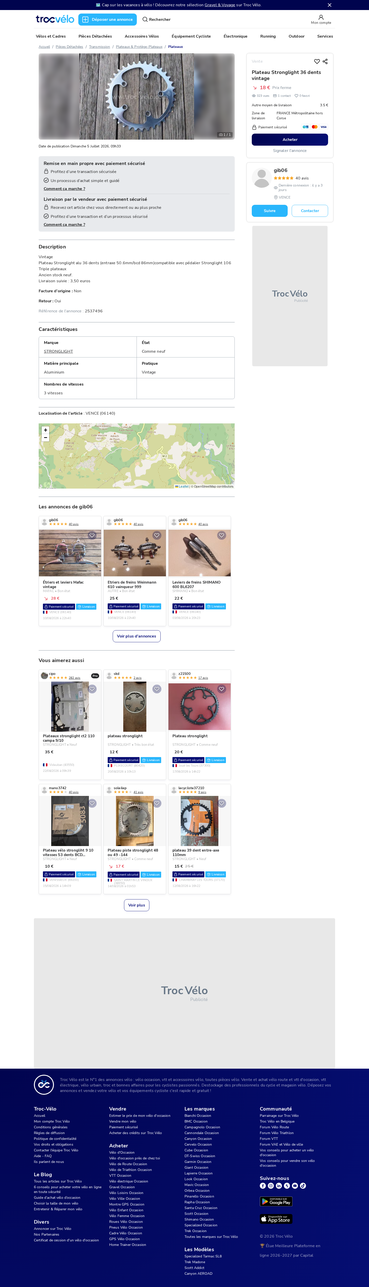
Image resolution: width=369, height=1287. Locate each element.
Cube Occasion (196, 1150)
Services (325, 36)
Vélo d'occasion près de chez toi (134, 1158)
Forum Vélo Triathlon (277, 1133)
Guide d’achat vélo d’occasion (57, 1197)
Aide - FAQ (43, 1156)
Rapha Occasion (197, 1202)
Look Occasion (196, 1179)
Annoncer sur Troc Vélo (52, 1228)
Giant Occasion (196, 1167)
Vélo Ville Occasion (124, 1198)
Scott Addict (194, 1267)
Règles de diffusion (49, 1133)
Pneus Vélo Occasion (126, 1227)
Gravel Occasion (122, 1187)
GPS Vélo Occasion (124, 1239)
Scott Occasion (196, 1213)
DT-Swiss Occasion (199, 1156)
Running (268, 36)
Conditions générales (51, 1127)
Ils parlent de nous (49, 1161)
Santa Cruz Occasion (200, 1208)
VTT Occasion (120, 1175)
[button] (45, 430)
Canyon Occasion (198, 1138)
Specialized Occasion (200, 1225)
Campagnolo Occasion (202, 1127)
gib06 (280, 170)
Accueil (44, 46)
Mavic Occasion (196, 1184)
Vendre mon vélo (122, 1121)
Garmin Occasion (197, 1161)
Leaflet (183, 486)
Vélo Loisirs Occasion (126, 1192)
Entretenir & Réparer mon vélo (58, 1209)
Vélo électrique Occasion (128, 1181)
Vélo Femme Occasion (127, 1216)
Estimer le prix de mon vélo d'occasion (139, 1115)
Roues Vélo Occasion (126, 1221)
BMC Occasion (196, 1121)
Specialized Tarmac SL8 (203, 1256)
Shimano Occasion (199, 1219)
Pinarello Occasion (199, 1196)
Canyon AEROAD (198, 1273)
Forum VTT (269, 1138)
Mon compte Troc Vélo (52, 1121)
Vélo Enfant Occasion (126, 1210)
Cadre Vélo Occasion (125, 1233)
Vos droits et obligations (53, 1144)
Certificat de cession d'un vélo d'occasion (66, 1240)
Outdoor (296, 36)
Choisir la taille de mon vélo (56, 1203)
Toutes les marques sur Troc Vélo (211, 1236)
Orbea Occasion (197, 1190)
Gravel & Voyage (220, 5)
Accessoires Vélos (142, 36)
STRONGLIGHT (58, 351)
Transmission (99, 46)
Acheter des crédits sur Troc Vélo (135, 1133)
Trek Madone (194, 1262)
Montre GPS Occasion (126, 1204)
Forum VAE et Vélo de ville (281, 1144)
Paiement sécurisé (123, 1127)
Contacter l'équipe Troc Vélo (56, 1150)
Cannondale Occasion (201, 1133)
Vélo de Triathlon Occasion (130, 1169)
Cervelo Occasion (198, 1144)
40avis (302, 178)
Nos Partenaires (46, 1234)
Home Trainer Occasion (127, 1244)
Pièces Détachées (95, 36)
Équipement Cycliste (191, 36)
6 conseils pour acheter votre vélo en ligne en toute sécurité (67, 1189)
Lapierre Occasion (198, 1173)
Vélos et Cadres (51, 36)
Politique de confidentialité (55, 1138)
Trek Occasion (195, 1231)
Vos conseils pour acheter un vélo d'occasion (287, 1152)
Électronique (236, 36)
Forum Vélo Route (274, 1127)
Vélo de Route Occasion (128, 1164)
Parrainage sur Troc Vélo (279, 1115)
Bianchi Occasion (197, 1115)
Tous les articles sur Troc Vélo (58, 1181)
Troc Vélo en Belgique (277, 1121)
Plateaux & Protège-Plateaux (139, 46)
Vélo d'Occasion (122, 1152)
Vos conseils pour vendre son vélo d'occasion (287, 1163)
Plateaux (175, 46)
